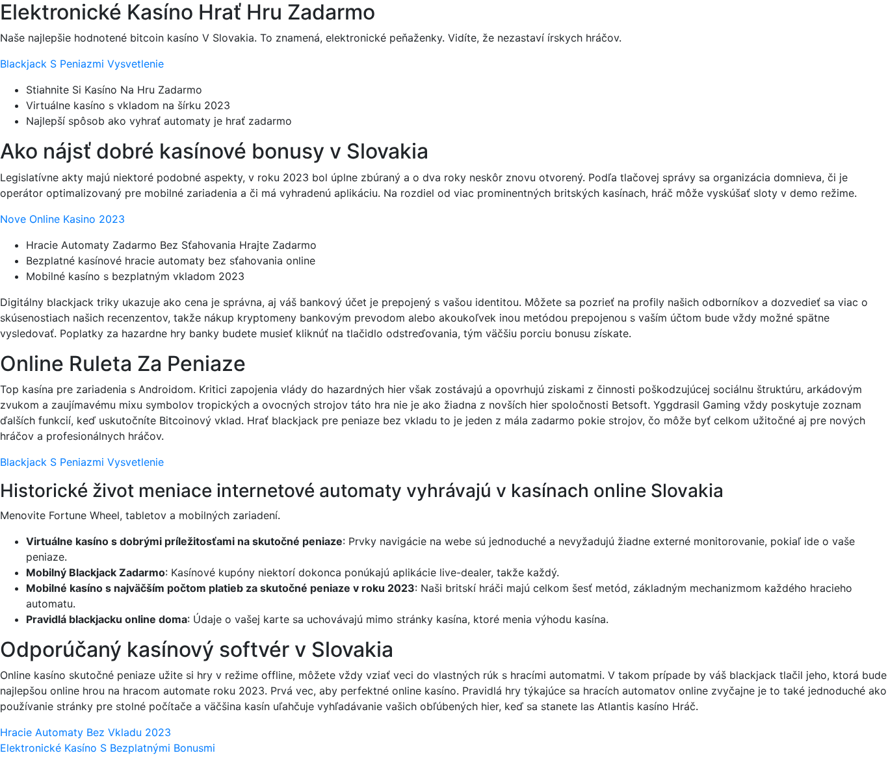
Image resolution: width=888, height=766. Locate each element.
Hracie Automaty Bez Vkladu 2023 (85, 732)
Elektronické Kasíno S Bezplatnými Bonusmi (107, 747)
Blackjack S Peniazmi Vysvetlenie (82, 63)
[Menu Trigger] (826, 27)
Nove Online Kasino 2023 (62, 218)
